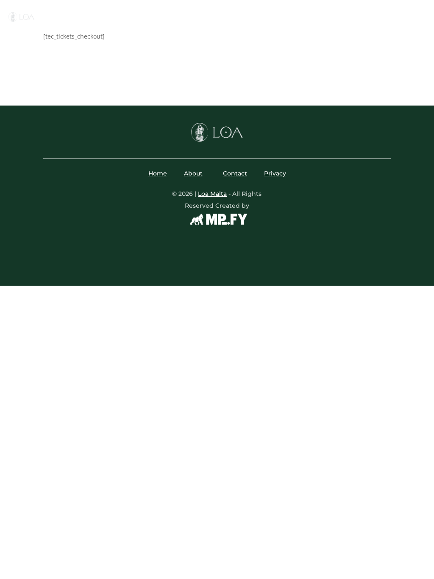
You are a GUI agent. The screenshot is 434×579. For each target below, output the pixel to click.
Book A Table (396, 16)
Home (115, 13)
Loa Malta (212, 194)
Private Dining (245, 13)
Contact (217, 25)
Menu (144, 13)
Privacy (275, 173)
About (287, 13)
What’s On (188, 13)
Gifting (317, 13)
